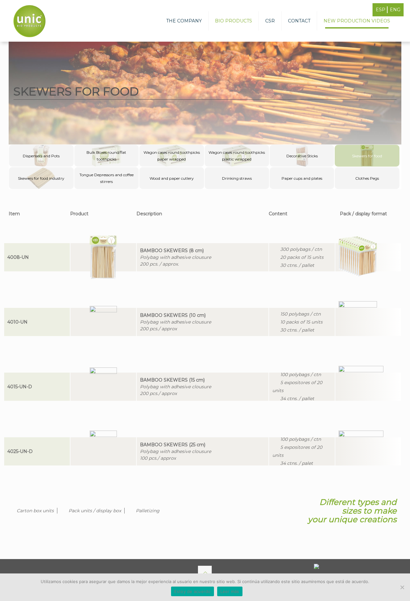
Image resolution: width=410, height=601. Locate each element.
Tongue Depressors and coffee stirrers (106, 178)
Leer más (229, 591)
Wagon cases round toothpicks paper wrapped (172, 155)
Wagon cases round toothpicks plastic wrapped (237, 155)
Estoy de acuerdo (192, 591)
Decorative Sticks (302, 155)
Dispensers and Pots (41, 155)
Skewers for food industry (41, 178)
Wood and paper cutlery (172, 178)
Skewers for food (367, 155)
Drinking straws (237, 178)
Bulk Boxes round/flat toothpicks (106, 155)
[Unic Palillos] (29, 21)
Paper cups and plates (302, 178)
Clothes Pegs (367, 178)
